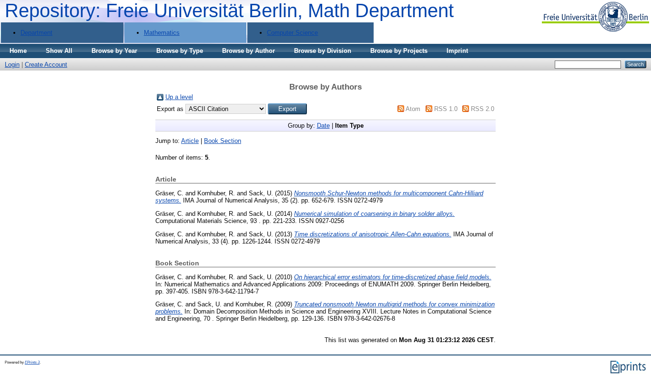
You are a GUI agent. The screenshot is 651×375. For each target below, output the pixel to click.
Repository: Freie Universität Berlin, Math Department (229, 10)
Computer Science (292, 32)
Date (323, 125)
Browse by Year (114, 50)
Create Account (46, 64)
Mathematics (162, 32)
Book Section (222, 140)
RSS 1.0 (446, 108)
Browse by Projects (398, 50)
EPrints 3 (32, 362)
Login (12, 64)
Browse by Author (248, 50)
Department (36, 32)
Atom (413, 108)
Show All (59, 50)
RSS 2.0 (482, 108)
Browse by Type (179, 50)
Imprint (457, 50)
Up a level (179, 97)
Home (18, 50)
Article (190, 140)
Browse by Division (322, 50)
